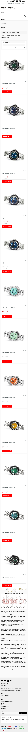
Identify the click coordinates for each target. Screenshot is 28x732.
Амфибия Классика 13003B (8, 262)
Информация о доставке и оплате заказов (11, 688)
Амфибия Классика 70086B (8, 352)
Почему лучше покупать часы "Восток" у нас (12, 690)
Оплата (4, 685)
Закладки (21, 719)
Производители (5, 699)
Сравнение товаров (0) (20, 47)
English (12, 3)
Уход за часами (5, 695)
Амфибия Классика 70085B (8, 397)
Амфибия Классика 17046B (8, 532)
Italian (19, 3)
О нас (3, 687)
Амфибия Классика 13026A (8, 83)
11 (25, 589)
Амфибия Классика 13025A (8, 128)
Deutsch (22, 3)
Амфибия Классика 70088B (8, 307)
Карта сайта (4, 708)
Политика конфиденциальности (9, 692)
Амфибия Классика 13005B (8, 173)
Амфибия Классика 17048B (8, 442)
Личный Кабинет (5, 719)
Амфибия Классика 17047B (8, 487)
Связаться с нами (6, 704)
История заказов (14, 719)
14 (13, 591)
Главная (3, 32)
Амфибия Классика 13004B (8, 218)
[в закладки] (23, 81)
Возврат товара (5, 706)
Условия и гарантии (6, 693)
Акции (3, 703)
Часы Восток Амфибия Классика (13, 32)
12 (8, 591)
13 (11, 591)
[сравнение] (25, 81)
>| (19, 591)
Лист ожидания (5, 721)
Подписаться (23, 713)
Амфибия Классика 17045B (8, 577)
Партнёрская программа (7, 701)
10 (22, 589)
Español (16, 3)
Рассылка (12, 721)
